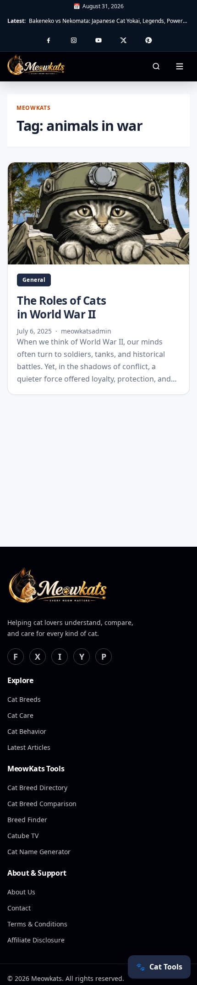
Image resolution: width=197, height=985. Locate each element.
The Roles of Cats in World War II (61, 307)
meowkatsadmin (86, 331)
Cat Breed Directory (37, 787)
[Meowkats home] (36, 64)
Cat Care (20, 715)
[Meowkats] (57, 586)
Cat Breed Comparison (42, 803)
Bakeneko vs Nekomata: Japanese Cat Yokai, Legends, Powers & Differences (109, 21)
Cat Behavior (26, 731)
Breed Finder (27, 819)
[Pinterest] (148, 40)
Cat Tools (159, 967)
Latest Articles (28, 747)
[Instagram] (74, 40)
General (33, 280)
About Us (21, 892)
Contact (19, 908)
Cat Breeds (24, 699)
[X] (123, 40)
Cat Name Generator (39, 851)
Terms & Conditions (37, 924)
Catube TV (22, 835)
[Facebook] (48, 40)
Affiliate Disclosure (36, 940)
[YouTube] (98, 40)
